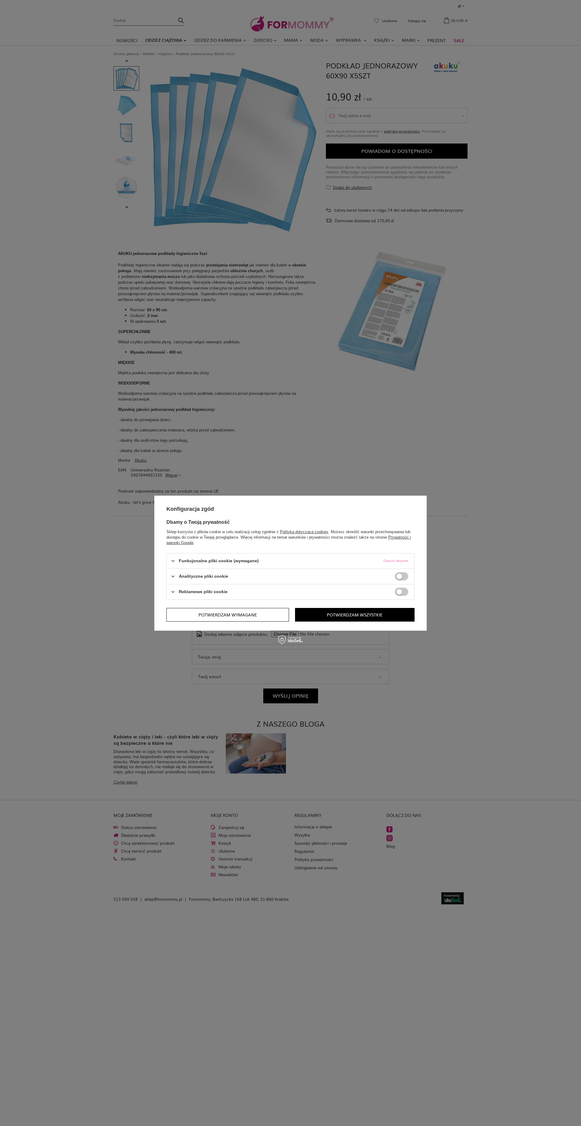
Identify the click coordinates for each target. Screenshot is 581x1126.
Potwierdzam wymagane (228, 615)
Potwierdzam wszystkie (354, 615)
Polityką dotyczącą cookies (304, 531)
